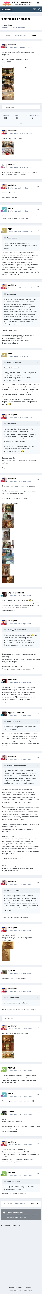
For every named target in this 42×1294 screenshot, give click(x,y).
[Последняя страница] (39, 35)
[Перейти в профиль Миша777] (4, 681)
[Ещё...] (37, 46)
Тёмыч (11, 164)
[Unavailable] (8, 72)
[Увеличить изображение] (10, 404)
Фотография (20, 27)
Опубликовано (20, 47)
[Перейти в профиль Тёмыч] (4, 166)
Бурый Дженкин (16, 593)
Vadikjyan (8, 25)
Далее (33, 35)
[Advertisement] (21, 1257)
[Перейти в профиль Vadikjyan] (4, 46)
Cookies (28, 1288)
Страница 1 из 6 (21, 35)
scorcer (11, 1111)
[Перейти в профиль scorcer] (4, 1113)
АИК (10, 229)
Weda (10, 208)
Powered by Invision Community (21, 1290)
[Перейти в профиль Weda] (4, 209)
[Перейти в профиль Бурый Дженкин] (4, 594)
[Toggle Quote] (5, 238)
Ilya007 (11, 970)
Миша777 (12, 679)
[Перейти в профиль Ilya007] (4, 972)
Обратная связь (15, 1288)
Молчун (11, 1068)
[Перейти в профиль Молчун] (4, 1069)
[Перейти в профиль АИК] (4, 230)
